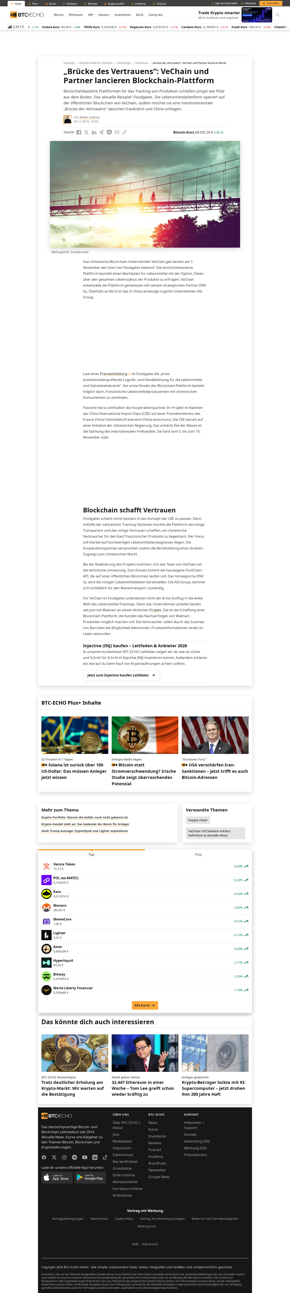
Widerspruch (147, 1226)
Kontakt (190, 1134)
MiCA (139, 15)
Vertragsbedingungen (67, 1219)
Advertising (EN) (197, 1141)
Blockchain (141, 63)
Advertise (250, 3)
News (152, 1122)
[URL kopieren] (124, 132)
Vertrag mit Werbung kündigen (162, 1219)
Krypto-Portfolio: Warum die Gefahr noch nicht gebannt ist (84, 817)
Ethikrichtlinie (124, 1175)
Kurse (153, 1129)
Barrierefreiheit (125, 1161)
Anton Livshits (90, 117)
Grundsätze (122, 1168)
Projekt (155, 610)
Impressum (122, 1148)
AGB (135, 1244)
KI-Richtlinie (122, 1195)
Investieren (123, 15)
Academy (155, 1156)
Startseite (69, 63)
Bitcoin (59, 15)
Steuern (104, 15)
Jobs (116, 1134)
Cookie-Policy (124, 1219)
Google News (159, 1176)
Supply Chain (197, 820)
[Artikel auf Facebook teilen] (78, 132)
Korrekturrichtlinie (128, 1188)
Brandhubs (157, 1163)
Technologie (124, 63)
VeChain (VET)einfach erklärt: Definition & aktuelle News (209, 833)
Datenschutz (123, 1154)
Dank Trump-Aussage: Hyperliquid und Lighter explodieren (84, 831)
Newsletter (157, 1170)
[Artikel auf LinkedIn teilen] (94, 132)
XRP (90, 15)
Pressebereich (195, 1154)
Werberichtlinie (125, 1182)
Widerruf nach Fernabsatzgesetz (215, 1219)
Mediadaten (122, 1141)
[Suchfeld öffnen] (278, 15)
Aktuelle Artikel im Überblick (96, 63)
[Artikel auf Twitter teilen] (86, 132)
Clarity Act (155, 15)
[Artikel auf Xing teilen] (101, 132)
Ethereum (76, 15)
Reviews (154, 1143)
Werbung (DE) (195, 1148)
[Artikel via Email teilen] (117, 132)
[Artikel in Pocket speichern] (109, 132)
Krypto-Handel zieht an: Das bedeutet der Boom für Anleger (85, 824)
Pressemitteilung (113, 373)
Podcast (154, 1149)
